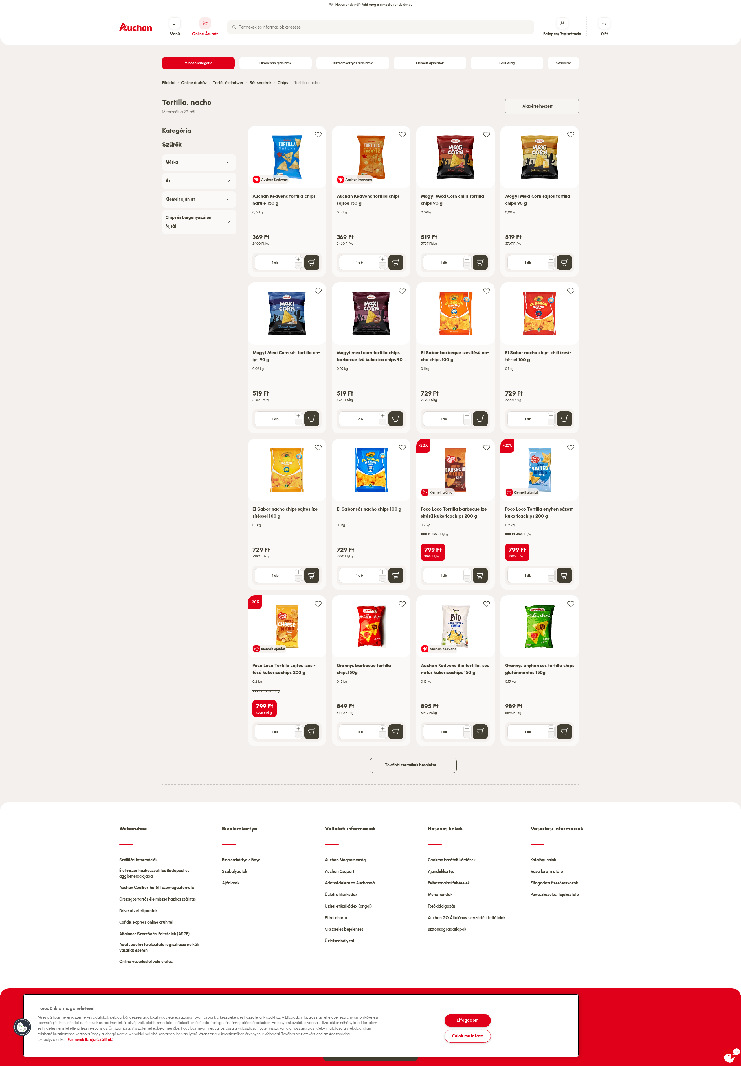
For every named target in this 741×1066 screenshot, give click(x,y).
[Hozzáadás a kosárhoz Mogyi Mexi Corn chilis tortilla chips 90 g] (480, 262)
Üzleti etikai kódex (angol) (348, 906)
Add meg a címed (376, 5)
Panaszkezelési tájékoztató (555, 894)
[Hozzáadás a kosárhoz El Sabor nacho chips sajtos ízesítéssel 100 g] (311, 575)
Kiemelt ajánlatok (430, 63)
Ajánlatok (230, 883)
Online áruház (194, 82)
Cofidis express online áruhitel (146, 922)
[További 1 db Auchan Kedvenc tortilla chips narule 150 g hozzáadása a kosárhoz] (298, 259)
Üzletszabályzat (339, 940)
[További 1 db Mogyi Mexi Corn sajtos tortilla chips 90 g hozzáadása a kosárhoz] (551, 259)
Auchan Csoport (339, 871)
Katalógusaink (543, 860)
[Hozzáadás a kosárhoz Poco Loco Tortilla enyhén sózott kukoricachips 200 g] (564, 575)
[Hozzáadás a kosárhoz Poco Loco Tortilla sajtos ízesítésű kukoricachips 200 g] (311, 731)
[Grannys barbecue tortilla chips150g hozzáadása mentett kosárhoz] (402, 603)
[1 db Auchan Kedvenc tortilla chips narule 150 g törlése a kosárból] (298, 266)
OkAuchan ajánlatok (275, 63)
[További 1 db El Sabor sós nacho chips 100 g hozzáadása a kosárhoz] (382, 572)
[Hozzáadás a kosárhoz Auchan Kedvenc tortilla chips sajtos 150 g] (395, 262)
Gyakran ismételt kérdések (452, 860)
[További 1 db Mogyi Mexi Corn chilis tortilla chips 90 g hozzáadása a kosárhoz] (466, 259)
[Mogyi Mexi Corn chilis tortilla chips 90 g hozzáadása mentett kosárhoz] (486, 134)
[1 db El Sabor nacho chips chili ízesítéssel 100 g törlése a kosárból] (551, 422)
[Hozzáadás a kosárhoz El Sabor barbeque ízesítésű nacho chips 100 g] (480, 418)
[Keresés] (234, 27)
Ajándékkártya (441, 871)
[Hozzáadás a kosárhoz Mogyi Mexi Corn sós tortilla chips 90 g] (311, 418)
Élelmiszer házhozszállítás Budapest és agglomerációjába (154, 873)
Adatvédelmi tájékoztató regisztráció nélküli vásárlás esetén (159, 947)
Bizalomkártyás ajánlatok (353, 63)
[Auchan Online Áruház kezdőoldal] (135, 27)
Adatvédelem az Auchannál (350, 883)
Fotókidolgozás (441, 906)
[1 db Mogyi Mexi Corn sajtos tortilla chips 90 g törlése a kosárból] (551, 266)
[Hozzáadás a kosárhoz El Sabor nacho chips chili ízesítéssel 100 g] (564, 418)
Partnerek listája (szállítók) (90, 1039)
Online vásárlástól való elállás (146, 961)
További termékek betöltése (411, 765)
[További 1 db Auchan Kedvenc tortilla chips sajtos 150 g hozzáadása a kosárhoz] (382, 259)
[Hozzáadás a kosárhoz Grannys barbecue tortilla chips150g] (395, 731)
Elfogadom (468, 1020)
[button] (22, 1027)
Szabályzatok (234, 871)
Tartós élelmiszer (228, 82)
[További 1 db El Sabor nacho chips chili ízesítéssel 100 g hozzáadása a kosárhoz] (551, 416)
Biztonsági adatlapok (447, 929)
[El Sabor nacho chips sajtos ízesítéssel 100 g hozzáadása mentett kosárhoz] (318, 447)
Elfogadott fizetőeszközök (554, 883)
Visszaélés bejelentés (344, 929)
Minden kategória (198, 63)
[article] (287, 201)
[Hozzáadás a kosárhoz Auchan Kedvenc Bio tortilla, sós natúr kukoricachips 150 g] (480, 731)
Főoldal (168, 82)
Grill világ (507, 63)
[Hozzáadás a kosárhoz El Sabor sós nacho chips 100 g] (395, 575)
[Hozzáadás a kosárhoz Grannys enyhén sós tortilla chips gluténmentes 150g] (564, 731)
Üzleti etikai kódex (341, 894)
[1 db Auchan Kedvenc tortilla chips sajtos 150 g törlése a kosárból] (382, 266)
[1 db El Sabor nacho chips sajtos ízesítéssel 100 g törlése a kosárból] (298, 578)
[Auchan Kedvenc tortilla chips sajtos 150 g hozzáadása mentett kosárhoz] (402, 134)
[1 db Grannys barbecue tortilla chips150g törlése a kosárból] (382, 735)
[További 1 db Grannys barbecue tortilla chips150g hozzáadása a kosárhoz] (382, 728)
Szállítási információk (138, 860)
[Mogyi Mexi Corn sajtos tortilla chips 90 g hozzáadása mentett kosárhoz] (570, 134)
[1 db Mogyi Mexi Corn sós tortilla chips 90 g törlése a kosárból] (298, 422)
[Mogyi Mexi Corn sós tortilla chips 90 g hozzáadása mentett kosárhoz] (318, 290)
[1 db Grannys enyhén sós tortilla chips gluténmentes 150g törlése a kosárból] (551, 735)
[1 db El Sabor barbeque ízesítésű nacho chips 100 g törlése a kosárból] (466, 422)
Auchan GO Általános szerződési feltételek (466, 917)
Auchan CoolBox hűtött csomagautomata (156, 887)
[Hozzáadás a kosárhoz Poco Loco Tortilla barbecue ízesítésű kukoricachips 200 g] (480, 575)
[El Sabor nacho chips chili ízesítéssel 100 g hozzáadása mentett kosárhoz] (570, 290)
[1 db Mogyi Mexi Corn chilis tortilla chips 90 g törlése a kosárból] (466, 266)
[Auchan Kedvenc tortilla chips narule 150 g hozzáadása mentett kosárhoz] (318, 134)
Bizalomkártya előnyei (241, 860)
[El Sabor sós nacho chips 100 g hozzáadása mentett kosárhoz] (402, 447)
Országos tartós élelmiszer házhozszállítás (157, 899)
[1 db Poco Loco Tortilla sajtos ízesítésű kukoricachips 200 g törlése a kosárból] (298, 735)
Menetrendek (440, 894)
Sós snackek (261, 82)
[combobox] (380, 27)
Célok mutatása (467, 1036)
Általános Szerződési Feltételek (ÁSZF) (154, 934)
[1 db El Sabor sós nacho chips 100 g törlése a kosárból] (382, 578)
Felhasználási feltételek (449, 883)
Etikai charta (336, 917)
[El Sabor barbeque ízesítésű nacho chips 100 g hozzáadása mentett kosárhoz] (486, 290)
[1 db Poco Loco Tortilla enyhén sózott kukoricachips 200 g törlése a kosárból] (551, 578)
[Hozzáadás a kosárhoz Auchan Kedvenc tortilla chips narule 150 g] (311, 262)
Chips (283, 82)
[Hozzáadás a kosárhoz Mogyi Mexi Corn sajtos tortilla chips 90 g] (564, 262)
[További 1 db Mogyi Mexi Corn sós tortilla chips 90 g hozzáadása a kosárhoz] (298, 416)
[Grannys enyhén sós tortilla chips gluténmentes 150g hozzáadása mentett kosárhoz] (570, 603)
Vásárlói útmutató (547, 871)
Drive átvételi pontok (138, 910)
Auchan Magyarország (345, 860)
